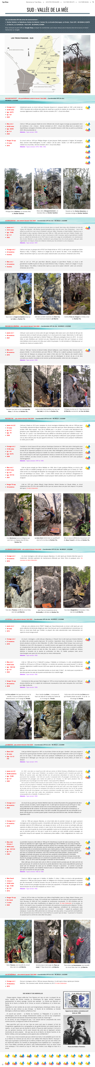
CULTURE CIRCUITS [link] (68, 2)
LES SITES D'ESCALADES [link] (52, 2)
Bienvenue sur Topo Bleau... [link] (34, 2)
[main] (47, 10)
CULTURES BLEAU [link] (84, 2)
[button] (93, 2)
